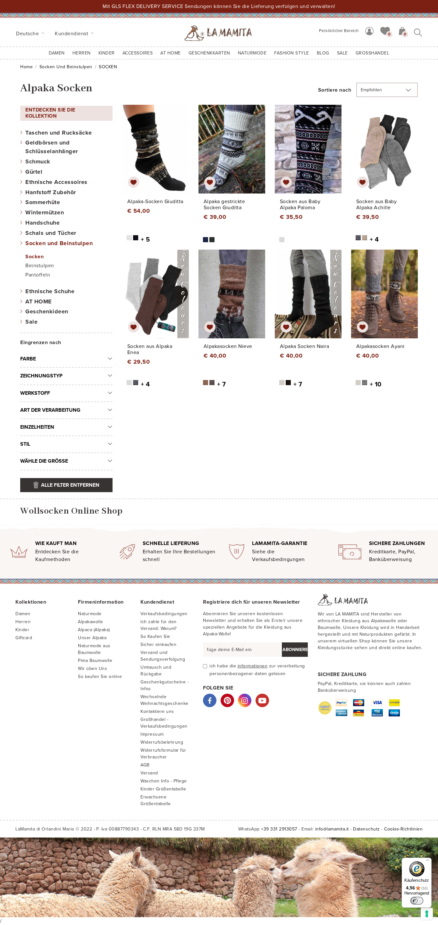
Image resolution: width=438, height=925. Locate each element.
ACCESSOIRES (137, 53)
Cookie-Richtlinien (403, 829)
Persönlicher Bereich (339, 30)
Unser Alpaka (92, 637)
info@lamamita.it (332, 829)
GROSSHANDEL (373, 53)
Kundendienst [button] (72, 33)
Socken (34, 256)
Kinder (22, 629)
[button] (385, 30)
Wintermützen (44, 212)
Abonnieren (295, 649)
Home (26, 67)
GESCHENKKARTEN (209, 53)
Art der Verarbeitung (50, 410)
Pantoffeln (37, 275)
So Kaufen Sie (155, 636)
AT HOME (170, 53)
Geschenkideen (46, 311)
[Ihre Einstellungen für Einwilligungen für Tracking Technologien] (427, 914)
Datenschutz (366, 829)
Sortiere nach (334, 90)
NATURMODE (252, 53)
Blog (323, 53)
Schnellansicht (160, 155)
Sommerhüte (42, 202)
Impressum (152, 734)
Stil (25, 444)
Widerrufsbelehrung (161, 742)
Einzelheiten (37, 427)
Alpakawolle (90, 621)
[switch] (416, 900)
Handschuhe (42, 222)
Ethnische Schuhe (49, 291)
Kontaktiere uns (157, 711)
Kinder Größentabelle (163, 789)
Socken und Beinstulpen (65, 67)
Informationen (253, 666)
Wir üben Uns (92, 668)
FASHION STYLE (291, 53)
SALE (342, 53)
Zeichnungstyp (41, 376)
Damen (57, 53)
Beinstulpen (39, 265)
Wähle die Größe (44, 461)
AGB (145, 765)
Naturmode (90, 613)
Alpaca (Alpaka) (94, 629)
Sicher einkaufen (158, 644)
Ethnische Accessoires (56, 182)
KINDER (106, 53)
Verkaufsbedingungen (164, 613)
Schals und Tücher (50, 232)
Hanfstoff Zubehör (50, 192)
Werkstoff (35, 393)
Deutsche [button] (28, 33)
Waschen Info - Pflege (163, 781)
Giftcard (23, 637)
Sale (31, 321)
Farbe (28, 359)
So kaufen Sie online (100, 676)
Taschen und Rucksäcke (58, 132)
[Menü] (428, 861)
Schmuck (37, 161)
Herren (81, 53)
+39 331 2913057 (279, 829)
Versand (149, 773)
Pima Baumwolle (95, 660)
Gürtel (33, 171)
